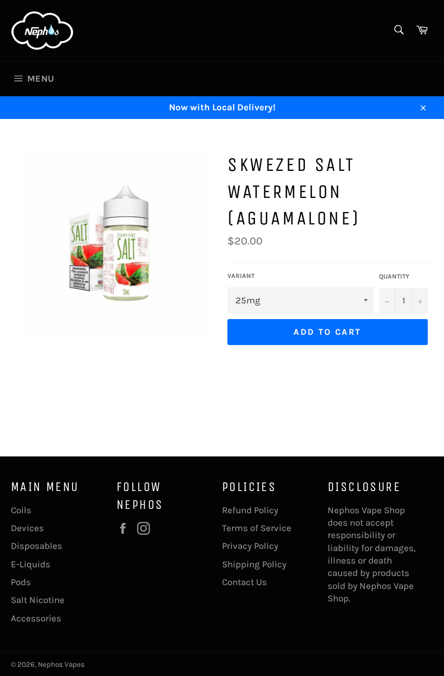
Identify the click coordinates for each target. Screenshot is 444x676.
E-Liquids (30, 564)
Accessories (36, 618)
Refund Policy (250, 510)
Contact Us (244, 581)
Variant (240, 276)
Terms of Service (256, 527)
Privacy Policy (250, 545)
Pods (21, 581)
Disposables (36, 545)
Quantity (394, 276)
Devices (27, 527)
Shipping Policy (254, 564)
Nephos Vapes (61, 664)
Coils (21, 510)
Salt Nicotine (37, 599)
